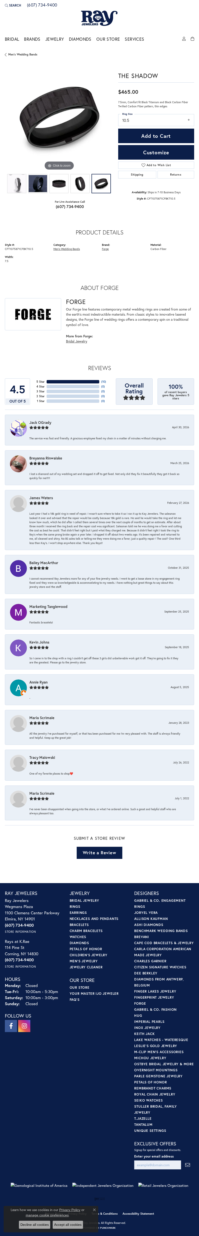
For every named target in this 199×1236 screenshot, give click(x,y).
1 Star (41, 401)
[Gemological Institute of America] (39, 1185)
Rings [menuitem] (75, 906)
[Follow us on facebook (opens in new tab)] (11, 1026)
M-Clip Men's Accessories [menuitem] (158, 1051)
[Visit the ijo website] (99, 1199)
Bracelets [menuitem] (79, 924)
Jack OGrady (40, 422)
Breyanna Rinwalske (45, 458)
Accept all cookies (68, 1225)
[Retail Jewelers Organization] (163, 1185)
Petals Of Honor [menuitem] (150, 1082)
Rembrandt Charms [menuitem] (152, 1088)
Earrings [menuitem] (78, 912)
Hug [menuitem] (138, 1015)
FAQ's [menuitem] (75, 999)
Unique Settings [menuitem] (150, 1130)
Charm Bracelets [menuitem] (86, 930)
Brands (32, 39)
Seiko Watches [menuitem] (148, 1100)
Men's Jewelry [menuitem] (84, 961)
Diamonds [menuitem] (79, 943)
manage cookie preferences (47, 1215)
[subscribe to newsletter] (187, 1164)
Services (134, 39)
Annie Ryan (38, 682)
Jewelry (54, 39)
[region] (59, 117)
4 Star (40, 386)
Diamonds (80, 39)
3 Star (40, 391)
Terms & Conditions (104, 1213)
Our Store (108, 39)
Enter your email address (154, 1156)
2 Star (40, 396)
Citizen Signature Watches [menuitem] (160, 967)
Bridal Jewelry (76, 341)
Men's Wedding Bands (22, 54)
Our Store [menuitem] (80, 987)
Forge (105, 249)
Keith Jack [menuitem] (144, 1033)
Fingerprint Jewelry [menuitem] (154, 997)
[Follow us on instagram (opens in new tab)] (24, 1026)
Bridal (12, 39)
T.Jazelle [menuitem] (142, 1118)
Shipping (137, 174)
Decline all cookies (34, 1225)
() (103, 381)
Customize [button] (156, 152)
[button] (13, 5)
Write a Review (99, 852)
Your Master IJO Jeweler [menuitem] (94, 993)
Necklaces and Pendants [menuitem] (94, 918)
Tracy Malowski (42, 757)
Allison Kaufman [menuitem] (151, 918)
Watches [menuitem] (78, 936)
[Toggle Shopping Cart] (192, 39)
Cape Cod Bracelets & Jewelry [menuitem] (164, 943)
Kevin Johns (39, 642)
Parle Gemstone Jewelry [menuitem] (158, 1076)
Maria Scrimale (41, 717)
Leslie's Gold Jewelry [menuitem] (155, 1045)
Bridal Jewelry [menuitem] (84, 900)
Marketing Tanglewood (48, 606)
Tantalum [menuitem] (143, 1124)
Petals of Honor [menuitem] (86, 949)
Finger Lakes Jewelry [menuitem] (155, 991)
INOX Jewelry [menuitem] (147, 1027)
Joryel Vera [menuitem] (146, 912)
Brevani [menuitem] (141, 936)
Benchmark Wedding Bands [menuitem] (161, 930)
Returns (175, 174)
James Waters (41, 497)
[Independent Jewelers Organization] (102, 1185)
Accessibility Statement (138, 1213)
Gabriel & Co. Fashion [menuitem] (155, 1009)
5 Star (40, 381)
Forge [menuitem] (140, 1003)
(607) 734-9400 (70, 206)
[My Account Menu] (184, 39)
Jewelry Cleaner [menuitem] (86, 967)
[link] (41, 5)
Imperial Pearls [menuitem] (149, 1021)
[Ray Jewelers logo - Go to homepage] (99, 18)
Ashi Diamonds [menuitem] (148, 924)
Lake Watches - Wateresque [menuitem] (161, 1039)
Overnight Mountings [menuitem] (155, 1070)
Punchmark (108, 1227)
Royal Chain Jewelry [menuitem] (154, 1094)
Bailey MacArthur (43, 562)
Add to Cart (156, 135)
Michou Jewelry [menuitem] (150, 1058)
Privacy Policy (69, 1210)
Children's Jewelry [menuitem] (89, 955)
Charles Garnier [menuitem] (150, 961)
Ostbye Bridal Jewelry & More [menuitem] (164, 1064)
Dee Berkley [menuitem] (146, 973)
